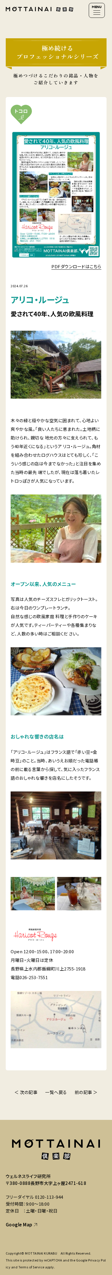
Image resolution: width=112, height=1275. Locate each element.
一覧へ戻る (56, 1092)
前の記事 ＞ (86, 1092)
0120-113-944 (49, 1197)
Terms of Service (31, 1267)
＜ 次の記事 (25, 1092)
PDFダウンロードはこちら (76, 266)
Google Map (19, 1224)
